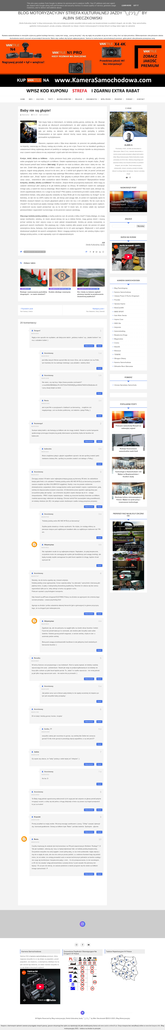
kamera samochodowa (38, 956)
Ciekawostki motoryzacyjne (35, 251)
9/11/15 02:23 (34, 474)
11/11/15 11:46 (35, 754)
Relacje (78, 99)
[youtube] (126, 177)
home (22, 99)
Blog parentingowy (121, 288)
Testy (50, 99)
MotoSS (117, 347)
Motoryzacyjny (125, 1018)
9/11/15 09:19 (45, 356)
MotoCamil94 (119, 308)
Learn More (126, 5)
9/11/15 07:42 (45, 517)
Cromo (116, 343)
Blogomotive (118, 339)
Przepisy (118, 99)
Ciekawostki (91, 99)
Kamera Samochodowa (122, 292)
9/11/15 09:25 (34, 661)
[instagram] (76, 945)
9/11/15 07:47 (34, 576)
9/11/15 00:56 (34, 426)
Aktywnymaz (49, 545)
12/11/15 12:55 (35, 819)
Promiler (117, 300)
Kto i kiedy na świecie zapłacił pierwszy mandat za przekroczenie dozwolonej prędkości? (90, 294)
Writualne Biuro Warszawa (123, 366)
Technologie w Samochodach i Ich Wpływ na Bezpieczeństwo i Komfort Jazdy (128, 474)
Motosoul (117, 351)
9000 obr (117, 323)
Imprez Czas (118, 319)
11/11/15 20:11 (45, 774)
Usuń (99, 346)
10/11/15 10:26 (45, 732)
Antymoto (117, 327)
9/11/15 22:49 (45, 378)
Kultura (40, 99)
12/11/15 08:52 (35, 794)
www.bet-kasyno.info (152, 1026)
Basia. (36, 839)
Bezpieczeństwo (64, 99)
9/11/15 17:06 (34, 712)
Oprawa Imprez (119, 304)
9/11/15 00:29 (34, 333)
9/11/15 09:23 (45, 624)
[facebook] (130, 177)
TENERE (117, 354)
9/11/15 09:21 (45, 547)
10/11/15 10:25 (45, 403)
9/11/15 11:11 (44, 451)
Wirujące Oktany (120, 358)
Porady (129, 99)
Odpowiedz (89, 346)
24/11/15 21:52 (35, 842)
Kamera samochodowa (122, 362)
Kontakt (141, 99)
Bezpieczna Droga (120, 335)
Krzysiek (37, 817)
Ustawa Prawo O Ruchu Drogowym (126, 296)
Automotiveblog (119, 331)
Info (31, 99)
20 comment (44, 115)
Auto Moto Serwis (120, 315)
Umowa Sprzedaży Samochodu (125, 385)
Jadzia (36, 752)
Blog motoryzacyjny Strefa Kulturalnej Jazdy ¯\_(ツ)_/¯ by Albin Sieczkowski (82, 15)
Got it (136, 5)
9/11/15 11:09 (45, 689)
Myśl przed (106, 99)
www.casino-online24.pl (108, 1026)
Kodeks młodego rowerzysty (59, 292)
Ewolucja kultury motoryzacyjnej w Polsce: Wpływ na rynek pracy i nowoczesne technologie (128, 499)
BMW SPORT (119, 312)
